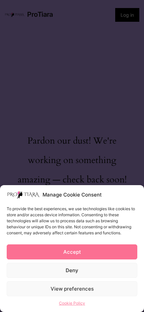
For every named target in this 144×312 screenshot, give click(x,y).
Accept (72, 252)
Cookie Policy (72, 303)
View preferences (72, 289)
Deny (72, 270)
